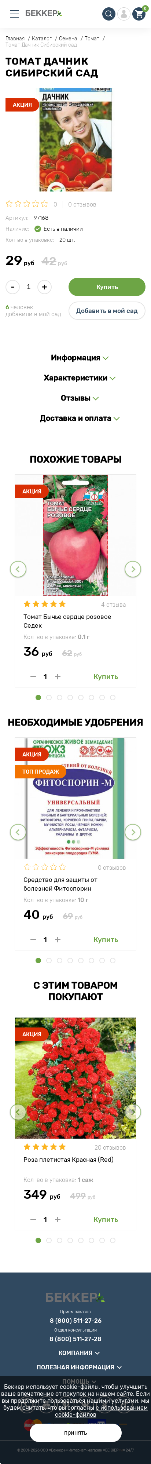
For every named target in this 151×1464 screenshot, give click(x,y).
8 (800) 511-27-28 (75, 1339)
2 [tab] (49, 697)
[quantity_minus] (33, 676)
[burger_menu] (14, 14)
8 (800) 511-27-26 (76, 1321)
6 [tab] (91, 697)
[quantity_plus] (57, 676)
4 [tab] (70, 697)
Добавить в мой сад (107, 310)
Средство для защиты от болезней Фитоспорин (60, 883)
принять (75, 1432)
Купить (107, 287)
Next (133, 569)
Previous (18, 569)
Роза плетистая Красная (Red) (68, 1159)
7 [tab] (102, 697)
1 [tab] (38, 697)
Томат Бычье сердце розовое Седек (67, 620)
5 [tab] (81, 697)
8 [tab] (112, 697)
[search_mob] (108, 14)
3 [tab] (59, 697)
